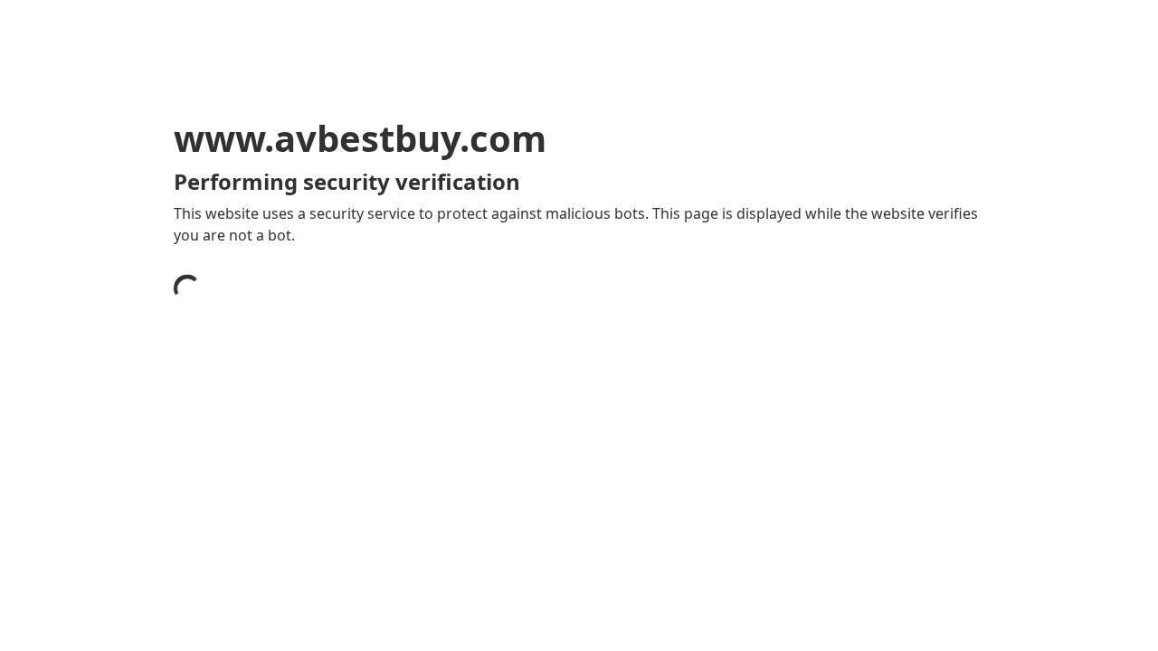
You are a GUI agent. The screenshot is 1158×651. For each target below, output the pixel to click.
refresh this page (537, 504)
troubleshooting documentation (817, 533)
